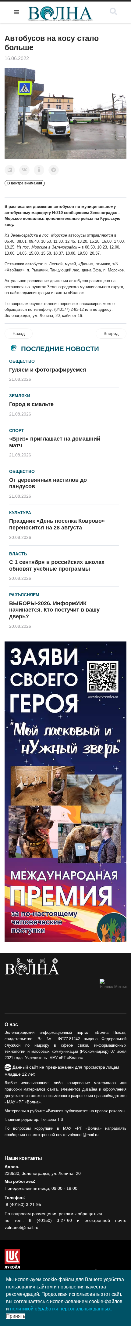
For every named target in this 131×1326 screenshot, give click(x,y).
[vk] (30, 961)
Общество (22, 361)
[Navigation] (16, 12)
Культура (20, 512)
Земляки (19, 395)
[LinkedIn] (10, 170)
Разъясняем (24, 594)
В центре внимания (24, 183)
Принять (15, 1316)
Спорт (16, 430)
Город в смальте (31, 404)
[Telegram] (53, 170)
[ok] (18, 961)
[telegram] (55, 961)
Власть (18, 553)
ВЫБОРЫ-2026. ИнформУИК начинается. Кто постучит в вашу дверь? (54, 609)
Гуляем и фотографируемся (47, 370)
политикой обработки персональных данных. (61, 1308)
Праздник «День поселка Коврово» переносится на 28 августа (57, 524)
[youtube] (43, 961)
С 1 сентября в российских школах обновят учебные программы (56, 565)
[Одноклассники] (39, 170)
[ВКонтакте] (24, 170)
